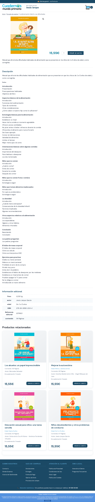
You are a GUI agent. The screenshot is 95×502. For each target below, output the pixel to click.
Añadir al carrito (75, 53)
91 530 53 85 (73, 488)
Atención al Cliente (78, 469)
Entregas (28, 472)
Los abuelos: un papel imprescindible (22, 365)
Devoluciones (30, 469)
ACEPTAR (47, 500)
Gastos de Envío (31, 478)
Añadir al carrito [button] (33, 383)
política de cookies (77, 496)
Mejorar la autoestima (61, 365)
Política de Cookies (55, 478)
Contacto (5, 469)
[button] (43, 19)
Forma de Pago (30, 475)
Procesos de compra (32, 481)
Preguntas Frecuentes (79, 472)
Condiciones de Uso (55, 472)
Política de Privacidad (56, 469)
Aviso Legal (52, 475)
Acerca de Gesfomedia (9, 475)
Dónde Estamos (7, 472)
